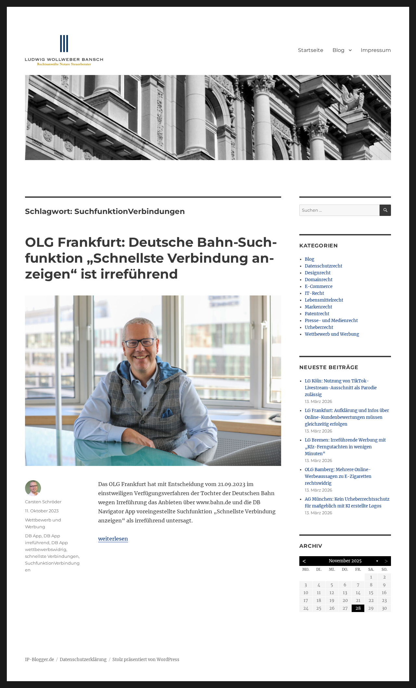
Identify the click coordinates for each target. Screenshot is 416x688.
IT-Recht (314, 293)
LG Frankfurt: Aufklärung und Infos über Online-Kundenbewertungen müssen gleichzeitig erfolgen (347, 417)
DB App (33, 535)
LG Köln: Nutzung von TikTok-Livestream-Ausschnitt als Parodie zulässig (341, 387)
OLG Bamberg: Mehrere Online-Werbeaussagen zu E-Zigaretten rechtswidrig (338, 476)
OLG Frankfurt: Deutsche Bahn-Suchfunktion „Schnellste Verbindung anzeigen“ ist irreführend (151, 258)
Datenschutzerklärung (83, 659)
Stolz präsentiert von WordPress (145, 659)
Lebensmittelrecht (324, 300)
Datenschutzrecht (323, 266)
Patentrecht (317, 314)
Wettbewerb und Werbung (332, 334)
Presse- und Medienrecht (331, 320)
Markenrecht (318, 307)
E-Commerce (318, 286)
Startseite (310, 50)
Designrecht (318, 273)
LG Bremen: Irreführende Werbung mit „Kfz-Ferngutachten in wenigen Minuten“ (345, 447)
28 (358, 608)
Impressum (376, 50)
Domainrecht (318, 279)
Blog (338, 50)
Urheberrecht (319, 327)
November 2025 (345, 561)
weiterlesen (113, 538)
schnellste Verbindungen (52, 556)
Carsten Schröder (43, 501)
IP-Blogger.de (39, 659)
